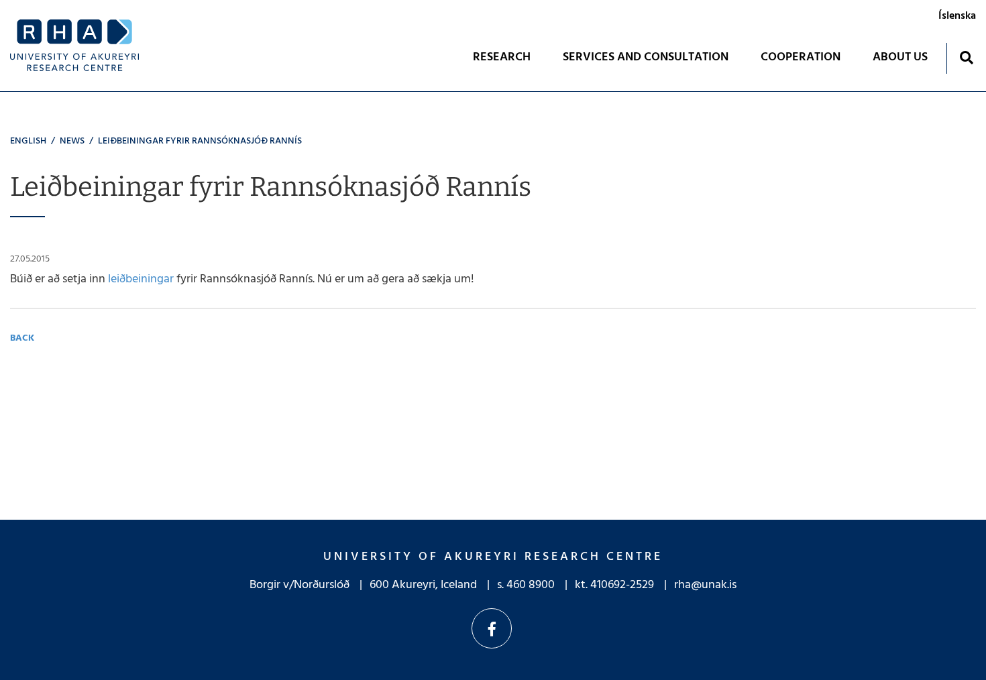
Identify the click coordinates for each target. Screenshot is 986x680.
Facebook (492, 628)
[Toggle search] (966, 57)
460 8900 (530, 585)
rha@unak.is (705, 585)
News (72, 141)
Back (22, 338)
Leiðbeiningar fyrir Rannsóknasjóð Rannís (200, 141)
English (28, 141)
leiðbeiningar (142, 279)
